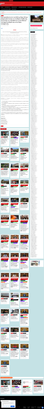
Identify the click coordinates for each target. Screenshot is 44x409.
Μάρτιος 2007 (33, 253)
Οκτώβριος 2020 (33, 107)
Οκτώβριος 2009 (33, 228)
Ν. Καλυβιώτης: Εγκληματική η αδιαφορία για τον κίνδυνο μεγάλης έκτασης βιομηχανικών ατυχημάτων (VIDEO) (4, 265)
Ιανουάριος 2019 (33, 129)
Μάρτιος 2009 (33, 235)
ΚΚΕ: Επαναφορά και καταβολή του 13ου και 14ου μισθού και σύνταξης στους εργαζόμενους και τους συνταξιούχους (14, 141)
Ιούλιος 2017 (33, 148)
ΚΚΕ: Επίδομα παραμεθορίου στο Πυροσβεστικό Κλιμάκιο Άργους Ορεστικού (15, 157)
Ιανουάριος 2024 (33, 66)
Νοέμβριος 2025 (33, 43)
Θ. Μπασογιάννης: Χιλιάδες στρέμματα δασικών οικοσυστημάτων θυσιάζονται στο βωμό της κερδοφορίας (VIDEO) (24, 285)
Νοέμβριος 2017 (33, 143)
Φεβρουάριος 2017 (33, 153)
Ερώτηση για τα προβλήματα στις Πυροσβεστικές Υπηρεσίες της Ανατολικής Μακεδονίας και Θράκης (5, 337)
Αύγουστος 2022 (33, 84)
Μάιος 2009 (32, 233)
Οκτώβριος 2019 (33, 119)
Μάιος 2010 (32, 221)
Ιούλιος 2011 (33, 209)
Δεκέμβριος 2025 (33, 42)
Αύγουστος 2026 (33, 34)
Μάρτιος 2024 (33, 64)
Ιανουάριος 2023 (33, 79)
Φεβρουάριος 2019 (33, 128)
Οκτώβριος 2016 (33, 157)
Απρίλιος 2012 (33, 201)
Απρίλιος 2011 (33, 211)
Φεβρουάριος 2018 (33, 140)
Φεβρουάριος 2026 (33, 40)
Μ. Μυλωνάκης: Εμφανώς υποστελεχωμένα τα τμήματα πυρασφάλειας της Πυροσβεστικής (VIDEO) (14, 284)
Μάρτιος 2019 (33, 127)
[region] (8, 404)
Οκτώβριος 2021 (33, 94)
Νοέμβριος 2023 (33, 68)
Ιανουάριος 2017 (33, 154)
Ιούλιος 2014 (33, 183)
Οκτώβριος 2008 (33, 241)
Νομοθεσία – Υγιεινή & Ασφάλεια (33, 407)
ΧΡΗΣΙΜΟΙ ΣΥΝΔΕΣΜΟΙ (24, 407)
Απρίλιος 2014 (33, 186)
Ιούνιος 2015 (33, 173)
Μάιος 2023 (32, 74)
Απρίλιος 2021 (33, 101)
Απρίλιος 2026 (33, 38)
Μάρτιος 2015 (33, 176)
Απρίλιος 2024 (33, 63)
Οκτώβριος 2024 (33, 57)
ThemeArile (1, 407)
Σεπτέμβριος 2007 (33, 248)
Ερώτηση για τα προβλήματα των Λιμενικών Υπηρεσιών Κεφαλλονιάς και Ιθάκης (15, 304)
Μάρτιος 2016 (33, 164)
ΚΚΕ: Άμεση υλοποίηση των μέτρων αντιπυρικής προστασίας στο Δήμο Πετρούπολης (24, 189)
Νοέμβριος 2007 (33, 246)
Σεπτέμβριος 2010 (33, 219)
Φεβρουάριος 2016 (33, 165)
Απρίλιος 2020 (33, 113)
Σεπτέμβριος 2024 (33, 58)
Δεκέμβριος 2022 (33, 80)
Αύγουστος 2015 (33, 171)
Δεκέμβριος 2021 (33, 92)
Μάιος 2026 (32, 37)
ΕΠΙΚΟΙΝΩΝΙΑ (14, 9)
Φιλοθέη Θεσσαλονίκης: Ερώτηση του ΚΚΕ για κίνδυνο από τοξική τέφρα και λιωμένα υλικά (5, 156)
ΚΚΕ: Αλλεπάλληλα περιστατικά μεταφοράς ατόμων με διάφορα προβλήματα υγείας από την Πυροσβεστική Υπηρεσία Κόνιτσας (5, 172)
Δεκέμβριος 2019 (33, 117)
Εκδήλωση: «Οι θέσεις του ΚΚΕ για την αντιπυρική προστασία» (24, 303)
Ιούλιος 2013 (33, 195)
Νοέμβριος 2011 (33, 205)
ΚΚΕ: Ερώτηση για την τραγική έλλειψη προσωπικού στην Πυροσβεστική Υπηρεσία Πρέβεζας (5, 208)
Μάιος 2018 (32, 137)
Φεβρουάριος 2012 (33, 203)
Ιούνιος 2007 (33, 251)
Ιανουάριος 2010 (33, 225)
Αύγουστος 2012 (33, 200)
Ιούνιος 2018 (33, 136)
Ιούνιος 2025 (33, 48)
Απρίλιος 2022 (33, 88)
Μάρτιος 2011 (33, 212)
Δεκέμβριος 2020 (33, 105)
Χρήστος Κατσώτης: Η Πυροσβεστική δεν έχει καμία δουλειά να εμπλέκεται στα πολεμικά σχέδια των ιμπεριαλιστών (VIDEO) (24, 321)
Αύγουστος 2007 (33, 249)
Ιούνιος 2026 (33, 36)
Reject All (8, 406)
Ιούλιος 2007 (33, 250)
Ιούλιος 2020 (33, 110)
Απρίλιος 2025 (33, 50)
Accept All (13, 406)
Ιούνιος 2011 (33, 210)
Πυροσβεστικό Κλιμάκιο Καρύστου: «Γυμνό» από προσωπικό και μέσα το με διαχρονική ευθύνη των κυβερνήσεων (38, 389)
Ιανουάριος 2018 (33, 141)
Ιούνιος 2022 (33, 86)
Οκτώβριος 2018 (33, 132)
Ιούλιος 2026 (33, 35)
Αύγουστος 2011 (33, 208)
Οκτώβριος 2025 (33, 44)
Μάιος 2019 (32, 125)
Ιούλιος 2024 (33, 60)
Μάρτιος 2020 (33, 114)
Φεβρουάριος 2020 (33, 115)
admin (1, 25)
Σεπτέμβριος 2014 (33, 181)
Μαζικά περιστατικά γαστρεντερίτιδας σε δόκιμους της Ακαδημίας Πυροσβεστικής (15, 336)
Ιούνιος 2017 (33, 149)
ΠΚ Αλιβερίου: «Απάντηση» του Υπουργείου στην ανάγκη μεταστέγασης (14, 317)
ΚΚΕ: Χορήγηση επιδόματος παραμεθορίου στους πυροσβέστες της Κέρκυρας (23, 157)
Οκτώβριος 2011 (33, 206)
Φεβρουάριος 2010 (33, 224)
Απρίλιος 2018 (33, 138)
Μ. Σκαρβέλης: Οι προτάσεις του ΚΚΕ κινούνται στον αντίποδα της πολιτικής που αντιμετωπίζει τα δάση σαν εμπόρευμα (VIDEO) (24, 246)
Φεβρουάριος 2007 (33, 254)
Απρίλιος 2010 (33, 222)
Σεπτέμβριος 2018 (33, 133)
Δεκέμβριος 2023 (33, 67)
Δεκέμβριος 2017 (33, 142)
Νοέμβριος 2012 (33, 198)
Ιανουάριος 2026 (33, 41)
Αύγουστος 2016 (33, 159)
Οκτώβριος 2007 (33, 247)
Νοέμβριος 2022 (33, 81)
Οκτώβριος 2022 (33, 82)
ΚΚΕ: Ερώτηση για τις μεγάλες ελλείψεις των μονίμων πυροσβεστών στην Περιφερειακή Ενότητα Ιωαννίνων (14, 173)
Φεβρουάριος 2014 (33, 188)
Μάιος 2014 (32, 185)
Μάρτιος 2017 (33, 152)
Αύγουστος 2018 (33, 134)
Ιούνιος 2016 (33, 161)
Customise (4, 406)
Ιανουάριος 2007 (33, 255)
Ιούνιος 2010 (33, 220)
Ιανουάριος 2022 (33, 91)
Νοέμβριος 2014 (33, 179)
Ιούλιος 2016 (33, 160)
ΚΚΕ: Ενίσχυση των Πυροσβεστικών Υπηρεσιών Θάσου (4, 300)
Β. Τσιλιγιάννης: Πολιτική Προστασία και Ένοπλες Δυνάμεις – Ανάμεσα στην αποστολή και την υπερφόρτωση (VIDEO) (24, 266)
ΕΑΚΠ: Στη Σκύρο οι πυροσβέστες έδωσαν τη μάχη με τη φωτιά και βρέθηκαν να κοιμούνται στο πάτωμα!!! (27, 390)
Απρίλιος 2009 (33, 234)
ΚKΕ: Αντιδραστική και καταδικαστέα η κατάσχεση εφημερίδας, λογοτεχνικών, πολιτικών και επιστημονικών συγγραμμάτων (5, 191)
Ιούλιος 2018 (33, 135)
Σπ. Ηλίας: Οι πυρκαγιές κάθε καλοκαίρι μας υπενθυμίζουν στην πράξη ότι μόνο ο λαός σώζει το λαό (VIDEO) (15, 264)
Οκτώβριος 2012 (33, 199)
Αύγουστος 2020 (33, 109)
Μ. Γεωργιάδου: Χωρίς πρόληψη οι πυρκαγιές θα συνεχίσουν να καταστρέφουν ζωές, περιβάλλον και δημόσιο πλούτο (5, 246)
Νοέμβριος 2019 (33, 118)
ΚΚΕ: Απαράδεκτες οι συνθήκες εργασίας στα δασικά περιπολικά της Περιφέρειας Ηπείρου (24, 206)
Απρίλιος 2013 (33, 196)
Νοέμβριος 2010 (33, 217)
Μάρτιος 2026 (33, 39)
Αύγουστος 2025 (33, 46)
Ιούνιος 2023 (33, 73)
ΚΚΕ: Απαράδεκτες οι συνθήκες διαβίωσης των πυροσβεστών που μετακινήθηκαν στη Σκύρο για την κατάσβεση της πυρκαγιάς (5, 141)
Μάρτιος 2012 (33, 202)
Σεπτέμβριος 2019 (33, 120)
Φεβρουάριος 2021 (33, 103)
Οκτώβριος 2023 (33, 69)
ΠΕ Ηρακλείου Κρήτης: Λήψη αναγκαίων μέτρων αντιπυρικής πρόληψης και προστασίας (14, 225)
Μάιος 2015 (32, 174)
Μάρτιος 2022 (33, 89)
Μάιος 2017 (32, 150)
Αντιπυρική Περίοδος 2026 (5, 9)
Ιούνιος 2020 (33, 111)
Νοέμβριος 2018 (33, 131)
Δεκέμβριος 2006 (33, 256)
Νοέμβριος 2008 (33, 240)
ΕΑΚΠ (2, 3)
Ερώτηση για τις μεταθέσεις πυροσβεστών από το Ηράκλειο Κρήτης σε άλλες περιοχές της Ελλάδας (14, 190)
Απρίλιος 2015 (33, 175)
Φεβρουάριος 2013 (33, 197)
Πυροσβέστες (7, 7)
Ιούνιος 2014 (33, 184)
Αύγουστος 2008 (33, 242)
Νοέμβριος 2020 (33, 106)
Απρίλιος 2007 (33, 252)
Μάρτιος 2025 (33, 51)
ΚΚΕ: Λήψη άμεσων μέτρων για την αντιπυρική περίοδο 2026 (5, 224)
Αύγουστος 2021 (33, 96)
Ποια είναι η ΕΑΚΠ (29, 407)
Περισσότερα (29, 7)
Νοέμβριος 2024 (33, 56)
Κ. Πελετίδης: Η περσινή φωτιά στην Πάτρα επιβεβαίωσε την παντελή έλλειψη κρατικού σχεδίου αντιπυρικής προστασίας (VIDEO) (5, 286)
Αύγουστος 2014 (33, 182)
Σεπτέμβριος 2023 (33, 70)
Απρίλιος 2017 (33, 151)
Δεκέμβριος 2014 (33, 178)
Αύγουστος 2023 (33, 71)
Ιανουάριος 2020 (33, 116)
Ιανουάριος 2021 (33, 104)
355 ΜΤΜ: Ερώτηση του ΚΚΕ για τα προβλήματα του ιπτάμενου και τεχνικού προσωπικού (15, 209)
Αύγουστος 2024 (33, 59)
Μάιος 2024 (32, 62)
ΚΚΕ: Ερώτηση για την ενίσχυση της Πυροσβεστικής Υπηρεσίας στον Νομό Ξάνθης (24, 173)
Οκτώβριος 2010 (33, 218)
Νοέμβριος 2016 (33, 156)
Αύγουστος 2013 (33, 194)
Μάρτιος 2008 (33, 244)
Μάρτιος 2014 (33, 187)
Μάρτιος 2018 (33, 139)
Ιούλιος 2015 (33, 172)
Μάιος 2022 (32, 87)
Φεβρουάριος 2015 (33, 177)
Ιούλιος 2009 (33, 231)
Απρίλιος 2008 (33, 243)
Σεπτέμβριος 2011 (33, 207)
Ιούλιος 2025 (33, 47)
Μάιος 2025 (32, 49)
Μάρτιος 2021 (33, 102)
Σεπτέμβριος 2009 (33, 229)
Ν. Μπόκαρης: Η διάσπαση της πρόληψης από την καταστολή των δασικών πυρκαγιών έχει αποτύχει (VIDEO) (15, 246)
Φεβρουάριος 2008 (33, 245)
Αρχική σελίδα (2, 11)
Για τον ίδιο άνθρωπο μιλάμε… (23, 140)
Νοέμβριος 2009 (33, 227)
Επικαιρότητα (14, 7)
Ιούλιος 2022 (33, 85)
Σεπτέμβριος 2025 (33, 45)
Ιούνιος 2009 (33, 232)
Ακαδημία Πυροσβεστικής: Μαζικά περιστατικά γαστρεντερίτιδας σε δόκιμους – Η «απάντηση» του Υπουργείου (5, 318)
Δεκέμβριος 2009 (33, 226)
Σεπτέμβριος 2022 (33, 83)
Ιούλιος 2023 (33, 72)
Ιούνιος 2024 (33, 61)
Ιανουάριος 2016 (33, 166)
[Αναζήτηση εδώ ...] (43, 7)
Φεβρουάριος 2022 (33, 90)
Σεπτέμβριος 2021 (33, 95)
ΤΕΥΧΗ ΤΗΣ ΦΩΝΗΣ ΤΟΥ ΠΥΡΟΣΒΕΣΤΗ (40, 407)
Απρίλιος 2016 (33, 163)
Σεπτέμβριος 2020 (33, 108)
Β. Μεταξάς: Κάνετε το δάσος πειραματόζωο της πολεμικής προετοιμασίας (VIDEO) (5, 352)
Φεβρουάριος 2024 (33, 65)
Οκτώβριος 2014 (33, 180)
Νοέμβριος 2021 (33, 93)
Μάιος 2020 (32, 112)
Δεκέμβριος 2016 (33, 155)
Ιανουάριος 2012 (33, 204)
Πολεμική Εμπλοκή (22, 7)
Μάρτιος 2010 (33, 223)
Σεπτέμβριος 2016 (33, 158)
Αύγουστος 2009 (33, 230)
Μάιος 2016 (32, 162)
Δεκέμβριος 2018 (33, 130)
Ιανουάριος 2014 (33, 189)
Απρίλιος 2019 (33, 126)
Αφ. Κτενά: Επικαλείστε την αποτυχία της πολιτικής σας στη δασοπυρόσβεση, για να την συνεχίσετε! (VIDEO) (24, 336)
